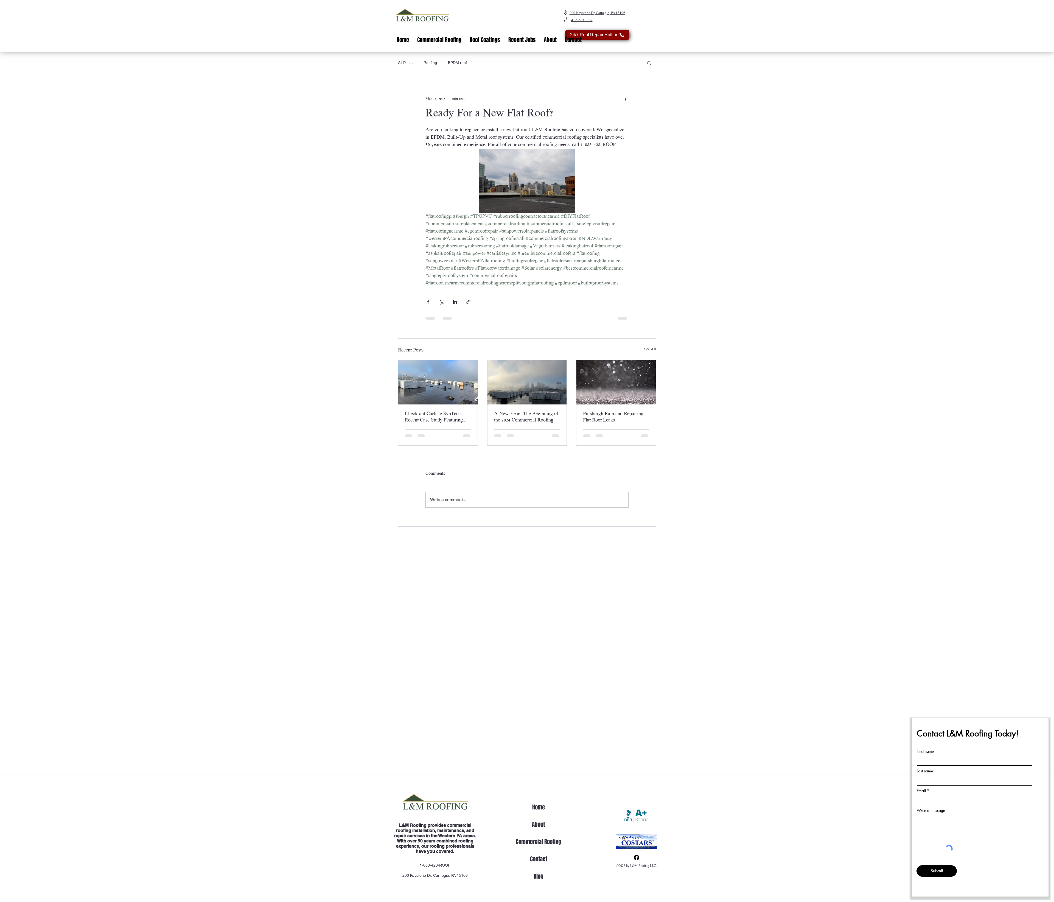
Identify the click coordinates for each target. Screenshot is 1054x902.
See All (650, 349)
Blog (538, 876)
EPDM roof (457, 62)
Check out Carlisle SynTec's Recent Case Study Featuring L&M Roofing (434, 417)
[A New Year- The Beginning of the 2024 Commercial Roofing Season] (527, 382)
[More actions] (625, 99)
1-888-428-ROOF (435, 865)
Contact (538, 859)
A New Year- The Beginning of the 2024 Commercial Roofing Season (526, 417)
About (538, 824)
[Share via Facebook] (428, 302)
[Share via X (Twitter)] (441, 302)
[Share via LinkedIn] (455, 302)
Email (921, 791)
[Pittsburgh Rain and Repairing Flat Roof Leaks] (616, 382)
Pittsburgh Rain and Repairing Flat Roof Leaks (613, 417)
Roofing (430, 62)
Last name (925, 771)
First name (925, 751)
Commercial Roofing (538, 841)
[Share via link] (468, 302)
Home (538, 807)
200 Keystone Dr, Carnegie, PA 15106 (435, 875)
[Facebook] (636, 857)
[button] (649, 62)
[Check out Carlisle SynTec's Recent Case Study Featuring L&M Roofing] (438, 382)
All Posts (405, 62)
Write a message (931, 810)
